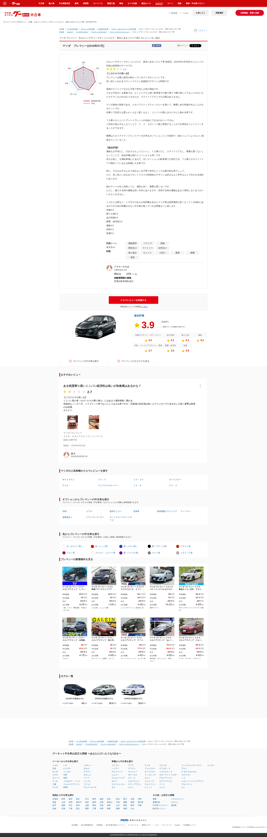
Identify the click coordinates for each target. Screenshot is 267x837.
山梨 (87, 805)
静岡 (94, 802)
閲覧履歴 (219, 13)
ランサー (211, 765)
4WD (64, 511)
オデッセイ (132, 775)
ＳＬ (183, 787)
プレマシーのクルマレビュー (120, 32)
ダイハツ (56, 778)
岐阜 (94, 799)
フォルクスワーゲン (71, 784)
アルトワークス (165, 778)
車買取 (86, 3)
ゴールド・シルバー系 (105, 553)
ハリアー (115, 768)
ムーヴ (162, 787)
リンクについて (133, 825)
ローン (170, 3)
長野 (87, 808)
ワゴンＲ (163, 765)
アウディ (87, 772)
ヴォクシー (132, 772)
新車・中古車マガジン (195, 3)
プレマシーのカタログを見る (135, 361)
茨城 (63, 808)
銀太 (73, 453)
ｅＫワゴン (186, 775)
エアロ (89, 511)
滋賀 (101, 799)
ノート (162, 784)
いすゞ (66, 765)
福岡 (125, 808)
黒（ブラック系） (160, 546)
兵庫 (101, 808)
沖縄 (140, 805)
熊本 (132, 805)
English (174, 13)
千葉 (70, 808)
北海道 (55, 799)
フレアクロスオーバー (108, 485)
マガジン (174, 802)
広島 (118, 802)
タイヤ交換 (132, 3)
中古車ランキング (160, 805)
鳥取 (109, 805)
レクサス (67, 768)
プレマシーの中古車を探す (86, 361)
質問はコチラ (146, 825)
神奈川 (79, 802)
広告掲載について (189, 825)
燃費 (154, 799)
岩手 (54, 805)
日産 (54, 768)
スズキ (55, 775)
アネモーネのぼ (121, 266)
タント (147, 778)
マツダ (55, 787)
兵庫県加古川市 (120, 270)
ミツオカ (67, 772)
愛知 (94, 805)
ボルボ (86, 768)
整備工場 (111, 3)
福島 (63, 805)
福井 (87, 802)
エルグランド (133, 781)
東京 (78, 799)
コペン (131, 787)
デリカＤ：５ (164, 768)
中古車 (61, 29)
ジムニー (115, 775)
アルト (184, 768)
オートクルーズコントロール (121, 518)
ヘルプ (186, 13)
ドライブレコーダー (95, 517)
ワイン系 (71, 553)
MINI (65, 778)
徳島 (118, 808)
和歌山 (109, 802)
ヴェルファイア (118, 778)
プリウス (115, 765)
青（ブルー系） (131, 546)
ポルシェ (87, 775)
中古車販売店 (64, 3)
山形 (63, 802)
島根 (109, 808)
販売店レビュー (159, 808)
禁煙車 (136, 511)
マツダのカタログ (82, 32)
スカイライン (150, 784)
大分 (132, 808)
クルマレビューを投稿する (133, 300)
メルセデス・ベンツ (71, 781)
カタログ (159, 3)
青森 (54, 802)
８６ (113, 787)
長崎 (132, 802)
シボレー (87, 765)
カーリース (98, 3)
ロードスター (175, 479)
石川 (87, 799)
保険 (179, 3)
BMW (65, 787)
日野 (65, 775)
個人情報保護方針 (87, 825)
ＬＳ (183, 778)
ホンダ (55, 772)
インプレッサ (150, 775)
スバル (55, 781)
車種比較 (156, 802)
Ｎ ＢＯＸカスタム (189, 772)
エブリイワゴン (165, 781)
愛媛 (125, 802)
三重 (94, 808)
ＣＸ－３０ (139, 479)
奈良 (109, 799)
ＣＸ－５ (102, 479)
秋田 (63, 799)
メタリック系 (186, 553)
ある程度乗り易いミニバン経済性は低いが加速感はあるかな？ (102, 385)
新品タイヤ (146, 3)
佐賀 (132, 799)
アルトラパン (187, 784)
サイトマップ (167, 825)
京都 (101, 802)
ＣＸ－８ (138, 485)
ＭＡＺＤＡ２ (68, 479)
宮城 (54, 808)
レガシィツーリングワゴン (192, 781)
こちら (144, 307)
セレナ (114, 781)
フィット (148, 787)
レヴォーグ (149, 781)
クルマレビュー (177, 799)
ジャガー (87, 781)
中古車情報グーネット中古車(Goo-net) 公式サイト (249, 827)
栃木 (70, 799)
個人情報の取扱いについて (115, 825)
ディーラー (186, 511)
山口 (118, 805)
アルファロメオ (90, 787)
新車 (76, 3)
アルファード (117, 772)
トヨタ (55, 765)
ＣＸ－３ (173, 485)
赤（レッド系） (102, 546)
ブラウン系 (185, 546)
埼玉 (70, 805)
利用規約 (100, 825)
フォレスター (150, 768)
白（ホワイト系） (75, 546)
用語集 (174, 805)
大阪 (101, 805)
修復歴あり (67, 517)
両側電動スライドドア (167, 511)
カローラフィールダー (168, 775)
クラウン (132, 768)
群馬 (70, 802)
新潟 (78, 805)
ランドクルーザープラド (191, 765)
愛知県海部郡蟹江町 (79, 456)
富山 (78, 808)
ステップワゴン (134, 784)
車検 (121, 3)
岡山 (118, 799)
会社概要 (75, 825)
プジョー (87, 784)
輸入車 (51, 3)
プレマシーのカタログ (99, 32)
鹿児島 (140, 802)
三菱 (54, 784)
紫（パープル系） (132, 553)
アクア (131, 765)
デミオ (65, 485)
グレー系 (156, 553)
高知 (125, 805)
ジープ (86, 778)
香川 (125, 799)
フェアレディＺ (165, 772)
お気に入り (200, 13)
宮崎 (140, 799)
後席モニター (116, 511)
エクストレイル (118, 784)
